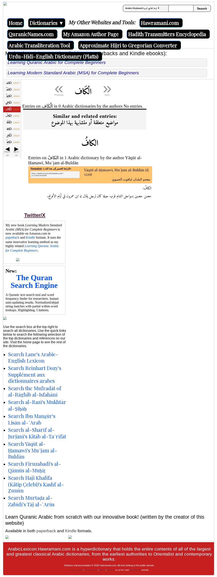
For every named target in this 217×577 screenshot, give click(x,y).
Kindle (30, 237)
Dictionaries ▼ (47, 22)
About (102, 570)
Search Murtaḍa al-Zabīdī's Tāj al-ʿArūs (31, 501)
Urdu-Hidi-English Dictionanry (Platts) (53, 56)
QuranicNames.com (31, 34)
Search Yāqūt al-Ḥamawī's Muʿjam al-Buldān (32, 450)
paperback (12, 237)
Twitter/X (34, 215)
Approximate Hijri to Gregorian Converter (128, 45)
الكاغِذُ (12, 96)
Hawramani (135, 570)
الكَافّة (13, 122)
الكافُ (12, 116)
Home (15, 22)
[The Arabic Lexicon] (5, 9)
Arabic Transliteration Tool (39, 45)
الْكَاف (12, 109)
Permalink (36, 168)
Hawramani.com (160, 22)
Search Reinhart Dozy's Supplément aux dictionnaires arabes (34, 374)
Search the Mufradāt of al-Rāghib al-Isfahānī (34, 391)
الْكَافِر (13, 135)
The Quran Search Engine (34, 281)
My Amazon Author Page (91, 34)
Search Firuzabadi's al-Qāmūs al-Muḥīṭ (34, 467)
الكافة (13, 129)
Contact (111, 570)
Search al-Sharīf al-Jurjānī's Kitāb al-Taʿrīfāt (37, 433)
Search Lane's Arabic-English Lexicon (33, 357)
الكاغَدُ (12, 89)
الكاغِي (12, 103)
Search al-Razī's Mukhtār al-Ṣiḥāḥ (37, 405)
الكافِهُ (13, 142)
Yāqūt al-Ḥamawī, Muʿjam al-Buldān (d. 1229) (117, 172)
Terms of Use (91, 570)
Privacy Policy (76, 570)
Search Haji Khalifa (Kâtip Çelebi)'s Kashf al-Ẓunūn (36, 484)
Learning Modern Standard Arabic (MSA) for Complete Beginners (73, 72)
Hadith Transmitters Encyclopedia (167, 34)
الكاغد (12, 83)
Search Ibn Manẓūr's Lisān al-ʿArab (31, 419)
